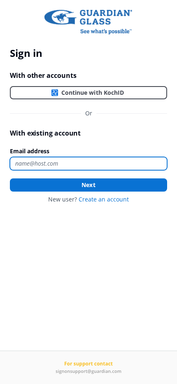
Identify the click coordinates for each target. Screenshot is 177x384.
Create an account (104, 199)
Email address (29, 151)
